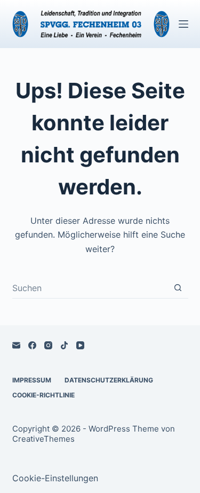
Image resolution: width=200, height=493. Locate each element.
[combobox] (89, 288)
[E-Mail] (16, 345)
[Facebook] (32, 345)
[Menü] (183, 24)
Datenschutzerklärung (109, 380)
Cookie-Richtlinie (43, 395)
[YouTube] (80, 345)
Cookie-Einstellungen (55, 478)
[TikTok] (64, 345)
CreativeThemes (43, 439)
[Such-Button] (177, 287)
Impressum (31, 380)
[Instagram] (48, 345)
